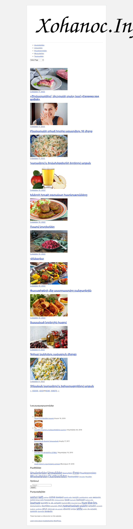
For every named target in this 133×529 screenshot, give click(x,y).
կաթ (67, 500)
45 (47, 391)
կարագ (35, 502)
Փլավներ (89, 476)
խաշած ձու (49, 500)
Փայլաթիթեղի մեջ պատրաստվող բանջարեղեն (60, 290)
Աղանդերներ (39, 45)
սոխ (80, 508)
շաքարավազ (70, 505)
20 (35, 391)
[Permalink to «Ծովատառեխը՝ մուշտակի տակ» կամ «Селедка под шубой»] (49, 90)
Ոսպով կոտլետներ (42, 226)
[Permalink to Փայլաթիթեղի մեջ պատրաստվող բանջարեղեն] (49, 284)
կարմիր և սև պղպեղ (51, 503)
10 (33, 391)
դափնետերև (83, 497)
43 (42, 391)
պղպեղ (92, 506)
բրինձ (52, 497)
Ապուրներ (67, 473)
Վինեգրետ (37, 258)
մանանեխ (54, 506)
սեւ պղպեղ (59, 509)
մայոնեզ (46, 506)
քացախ (48, 511)
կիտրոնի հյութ (76, 503)
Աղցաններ (38, 48)
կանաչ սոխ (89, 500)
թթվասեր (97, 497)
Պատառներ (39, 56)
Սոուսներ (82, 476)
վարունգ (41, 511)
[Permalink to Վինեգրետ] (49, 252)
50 (52, 391)
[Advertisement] (46, 397)
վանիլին (33, 511)
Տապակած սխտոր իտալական (46, 441)
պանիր (83, 505)
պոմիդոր (39, 509)
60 (54, 391)
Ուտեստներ (57, 476)
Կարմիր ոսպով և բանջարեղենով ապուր (50, 430)
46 (49, 391)
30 (37, 391)
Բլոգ (76, 472)
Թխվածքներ (39, 53)
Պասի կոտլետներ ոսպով (44, 418)
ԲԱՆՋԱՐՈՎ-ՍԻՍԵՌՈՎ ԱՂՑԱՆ (45, 452)
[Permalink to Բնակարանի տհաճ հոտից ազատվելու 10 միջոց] (49, 124)
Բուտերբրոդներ (40, 51)
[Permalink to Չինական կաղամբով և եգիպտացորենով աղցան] (49, 379)
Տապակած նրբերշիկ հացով (48, 322)
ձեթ (90, 502)
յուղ (60, 505)
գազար (60, 497)
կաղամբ (73, 500)
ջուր (44, 509)
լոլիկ (42, 500)
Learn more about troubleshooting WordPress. (45, 521)
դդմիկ (90, 497)
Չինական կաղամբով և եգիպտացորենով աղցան (62, 386)
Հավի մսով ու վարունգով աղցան (47, 464)
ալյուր (34, 497)
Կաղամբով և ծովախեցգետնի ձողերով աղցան (60, 163)
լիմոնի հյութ (35, 500)
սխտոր (66, 509)
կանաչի (80, 500)
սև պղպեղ (92, 509)
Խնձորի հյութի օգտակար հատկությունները (58, 194)
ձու (95, 502)
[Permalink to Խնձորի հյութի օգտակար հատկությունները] (49, 188)
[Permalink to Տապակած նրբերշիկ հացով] (49, 316)
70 (56, 391)
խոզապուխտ (59, 500)
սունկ (85, 509)
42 (40, 391)
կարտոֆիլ (66, 503)
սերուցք (51, 509)
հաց (84, 502)
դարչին (75, 497)
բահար (46, 497)
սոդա (73, 509)
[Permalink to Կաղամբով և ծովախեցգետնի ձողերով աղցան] (49, 156)
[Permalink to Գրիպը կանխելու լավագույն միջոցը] (49, 348)
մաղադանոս (35, 506)
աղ (40, 497)
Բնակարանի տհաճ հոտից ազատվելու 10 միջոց (61, 131)
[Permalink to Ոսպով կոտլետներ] (49, 220)
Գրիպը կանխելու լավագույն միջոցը (53, 354)
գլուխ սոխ (68, 497)
